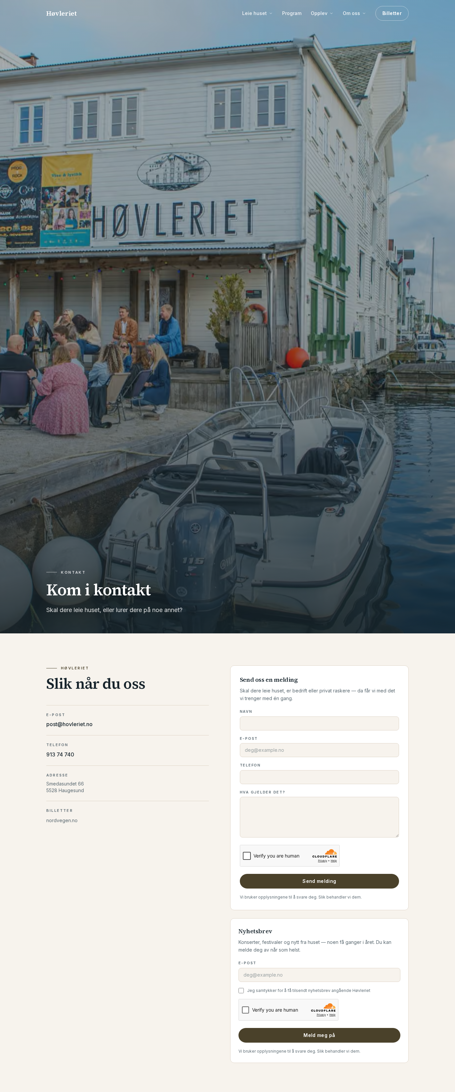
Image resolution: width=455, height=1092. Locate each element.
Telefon (250, 765)
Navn (246, 711)
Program (291, 13)
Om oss (351, 13)
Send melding (319, 881)
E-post (249, 738)
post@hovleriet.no (69, 724)
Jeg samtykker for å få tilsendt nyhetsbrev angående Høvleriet (308, 990)
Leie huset (254, 13)
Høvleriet (61, 13)
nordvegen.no (62, 820)
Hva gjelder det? (262, 792)
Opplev (319, 13)
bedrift (299, 690)
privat (325, 690)
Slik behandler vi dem (339, 897)
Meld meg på (319, 1035)
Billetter (392, 13)
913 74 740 (60, 754)
